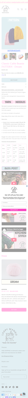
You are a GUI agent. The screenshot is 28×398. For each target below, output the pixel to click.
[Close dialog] (27, 186)
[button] (24, 394)
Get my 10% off (14, 210)
